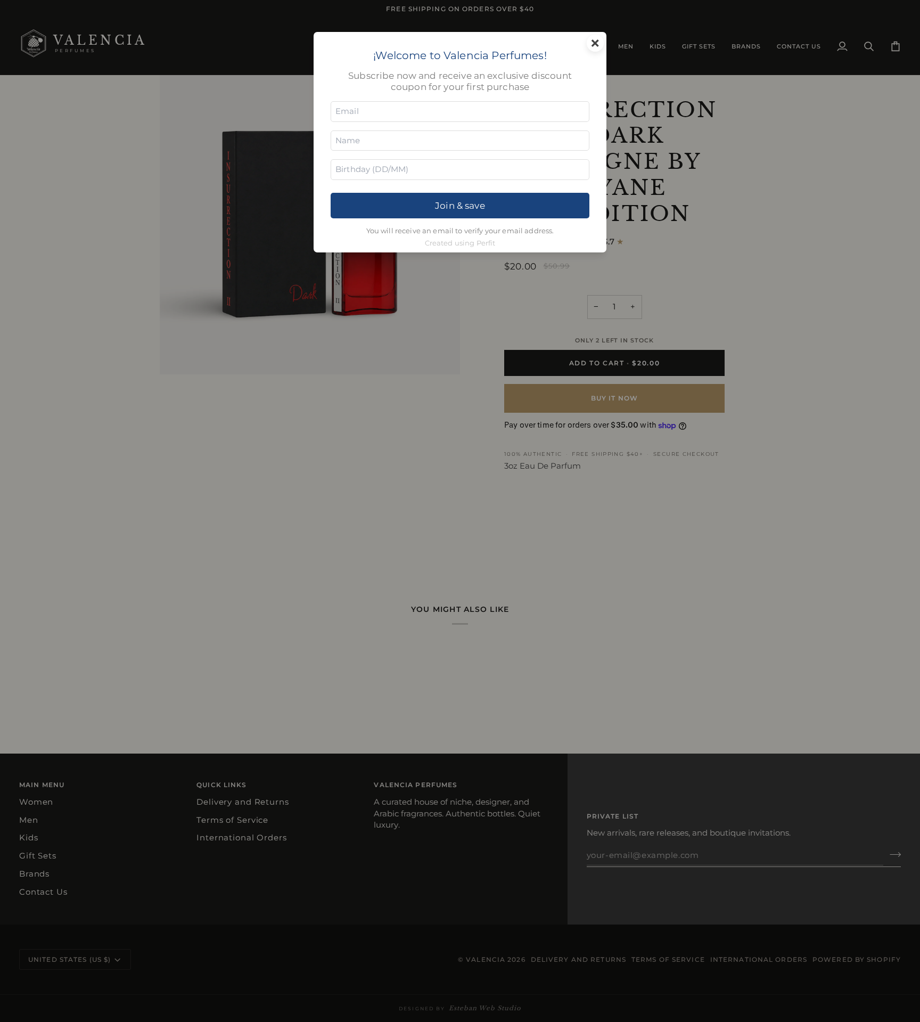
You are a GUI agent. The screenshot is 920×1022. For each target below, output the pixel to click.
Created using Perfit (460, 243)
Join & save (460, 205)
